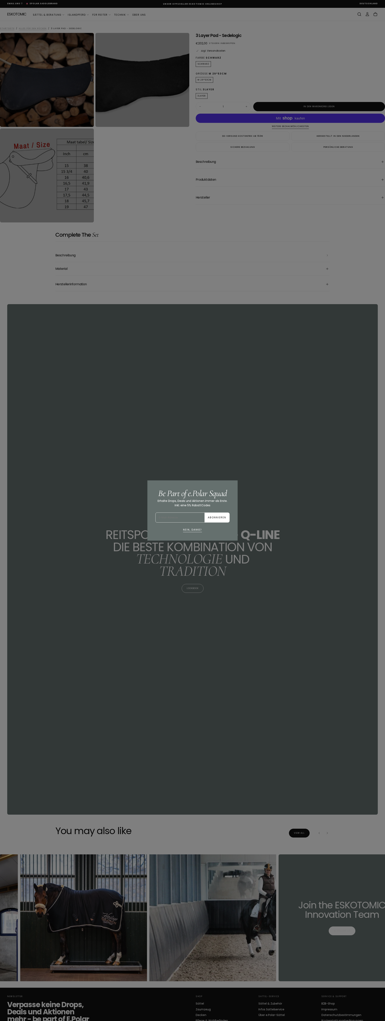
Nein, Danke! (192, 529)
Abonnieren (217, 517)
